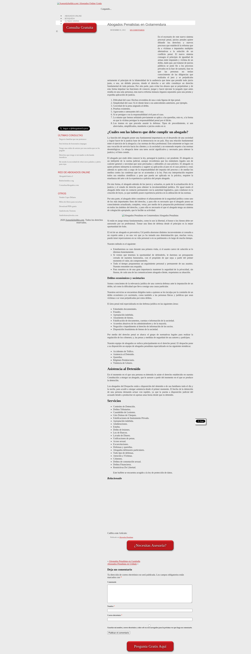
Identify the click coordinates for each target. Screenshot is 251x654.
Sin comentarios (137, 30)
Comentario (111, 582)
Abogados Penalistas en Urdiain (122, 564)
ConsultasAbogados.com (69, 185)
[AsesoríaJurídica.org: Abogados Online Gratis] (79, 3)
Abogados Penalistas (126, 537)
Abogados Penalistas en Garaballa (124, 561)
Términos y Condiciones (76, 24)
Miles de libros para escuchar (70, 202)
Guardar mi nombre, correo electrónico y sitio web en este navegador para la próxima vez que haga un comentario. (149, 628)
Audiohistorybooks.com (68, 215)
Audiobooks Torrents (67, 211)
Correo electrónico (114, 615)
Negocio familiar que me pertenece (72, 139)
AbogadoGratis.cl (66, 176)
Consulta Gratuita (79, 27)
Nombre (111, 606)
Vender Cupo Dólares (67, 197)
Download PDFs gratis (68, 206)
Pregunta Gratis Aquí (150, 646)
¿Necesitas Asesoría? (150, 545)
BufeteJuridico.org (66, 181)
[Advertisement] (131, 55)
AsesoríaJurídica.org (74, 220)
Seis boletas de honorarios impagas (73, 144)
